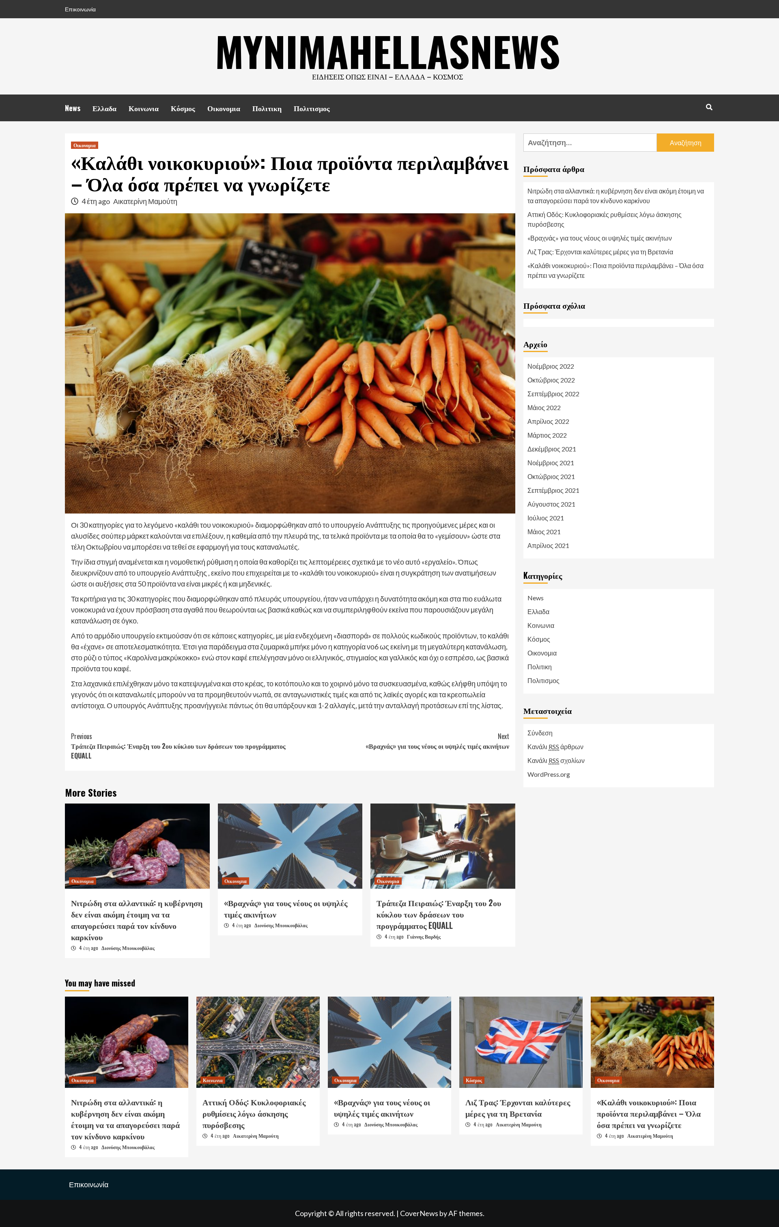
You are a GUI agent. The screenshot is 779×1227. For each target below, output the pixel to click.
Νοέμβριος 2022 (550, 366)
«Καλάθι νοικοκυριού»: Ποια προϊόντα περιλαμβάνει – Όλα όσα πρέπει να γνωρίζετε (615, 270)
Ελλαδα (104, 108)
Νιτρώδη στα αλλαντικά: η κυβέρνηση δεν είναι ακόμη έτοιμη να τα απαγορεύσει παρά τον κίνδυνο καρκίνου (136, 919)
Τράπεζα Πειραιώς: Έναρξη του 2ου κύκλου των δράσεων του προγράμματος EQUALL (178, 746)
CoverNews (419, 1213)
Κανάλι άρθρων (555, 746)
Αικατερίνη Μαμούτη (145, 201)
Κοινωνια (144, 108)
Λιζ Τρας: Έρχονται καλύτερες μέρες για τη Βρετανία (600, 252)
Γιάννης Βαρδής (424, 936)
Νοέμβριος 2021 (550, 462)
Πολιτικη (267, 108)
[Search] (709, 106)
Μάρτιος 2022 (547, 435)
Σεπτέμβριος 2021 (553, 490)
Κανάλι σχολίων (556, 760)
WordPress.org (548, 774)
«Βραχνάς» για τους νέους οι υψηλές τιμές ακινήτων (437, 741)
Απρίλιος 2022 (548, 421)
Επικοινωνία (80, 9)
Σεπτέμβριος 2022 (553, 394)
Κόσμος (183, 108)
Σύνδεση (540, 733)
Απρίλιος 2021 (548, 545)
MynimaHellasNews (387, 51)
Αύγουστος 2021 (551, 504)
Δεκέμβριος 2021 (551, 449)
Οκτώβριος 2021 (551, 476)
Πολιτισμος (312, 108)
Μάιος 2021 (544, 531)
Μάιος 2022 (544, 407)
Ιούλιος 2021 (545, 518)
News (72, 108)
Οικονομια (223, 108)
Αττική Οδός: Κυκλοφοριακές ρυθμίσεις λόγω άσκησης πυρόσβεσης (604, 219)
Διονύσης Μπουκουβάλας (128, 947)
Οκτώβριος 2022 (551, 380)
